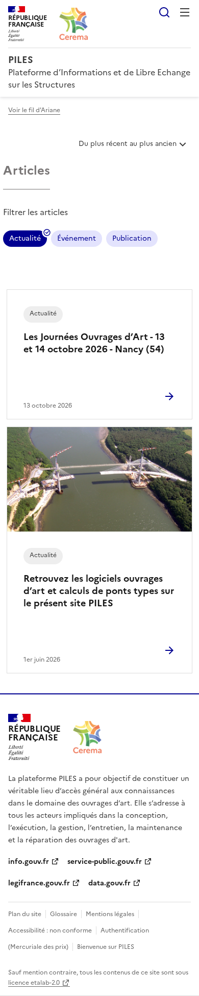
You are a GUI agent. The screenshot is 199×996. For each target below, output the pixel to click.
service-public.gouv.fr (104, 861)
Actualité (25, 240)
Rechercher (164, 12)
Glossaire (63, 914)
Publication (132, 238)
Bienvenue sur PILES (105, 946)
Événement (76, 238)
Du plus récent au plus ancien (127, 147)
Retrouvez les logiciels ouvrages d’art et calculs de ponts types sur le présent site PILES (98, 590)
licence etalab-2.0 (34, 982)
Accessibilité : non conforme (50, 930)
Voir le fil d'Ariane (34, 110)
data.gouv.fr (109, 883)
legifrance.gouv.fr (39, 883)
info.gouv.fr (28, 861)
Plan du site (24, 914)
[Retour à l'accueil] (87, 737)
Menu (185, 12)
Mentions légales (110, 914)
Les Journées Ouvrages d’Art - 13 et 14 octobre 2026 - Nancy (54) (94, 343)
